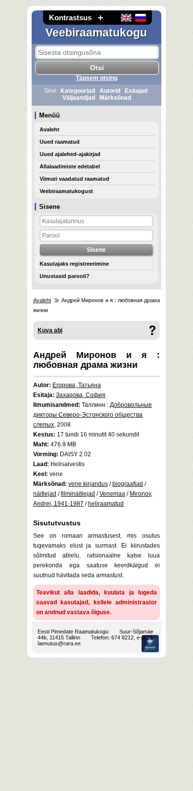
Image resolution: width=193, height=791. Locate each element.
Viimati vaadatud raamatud (74, 179)
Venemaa (112, 493)
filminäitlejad (78, 493)
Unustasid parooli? (65, 276)
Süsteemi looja (150, 643)
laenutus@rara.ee (59, 643)
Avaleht (49, 129)
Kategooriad (77, 90)
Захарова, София (80, 395)
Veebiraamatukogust (66, 191)
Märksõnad (115, 97)
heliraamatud (106, 503)
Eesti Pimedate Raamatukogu (73, 631)
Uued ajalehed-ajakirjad (70, 154)
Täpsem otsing (96, 78)
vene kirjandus (88, 483)
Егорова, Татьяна (76, 385)
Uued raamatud (60, 142)
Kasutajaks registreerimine (74, 264)
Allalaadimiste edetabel (70, 166)
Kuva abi (50, 330)
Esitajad (136, 90)
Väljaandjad (78, 97)
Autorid (109, 90)
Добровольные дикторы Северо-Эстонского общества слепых (92, 414)
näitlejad (44, 493)
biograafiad (127, 483)
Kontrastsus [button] (70, 17)
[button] (100, 17)
